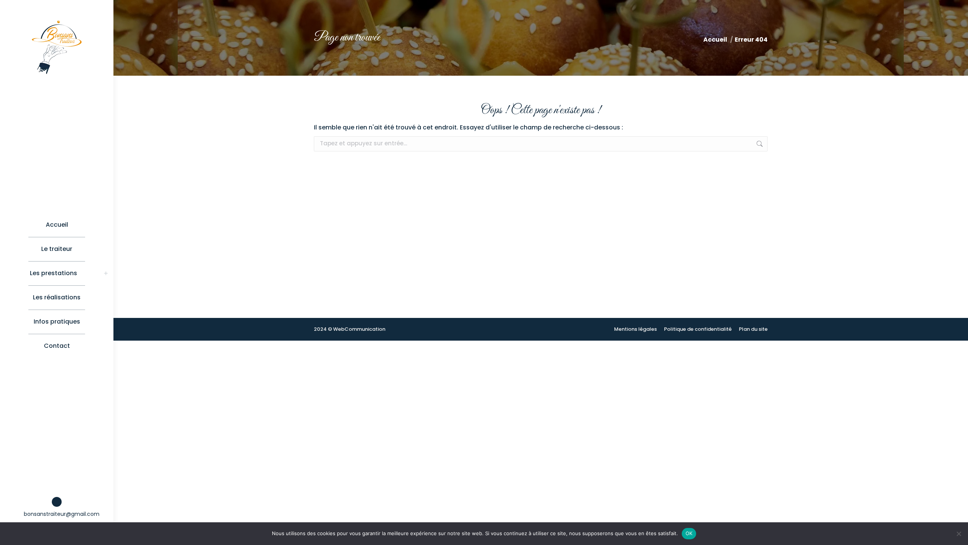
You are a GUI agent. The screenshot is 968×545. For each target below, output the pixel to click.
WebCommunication (359, 329)
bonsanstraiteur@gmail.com (61, 514)
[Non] (958, 533)
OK (689, 533)
